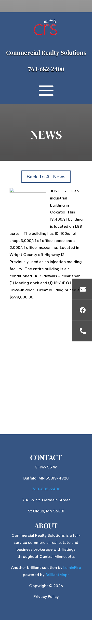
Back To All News (46, 177)
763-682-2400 (46, 69)
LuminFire (72, 567)
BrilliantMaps (57, 574)
